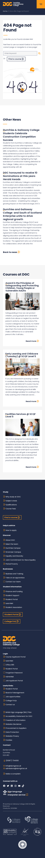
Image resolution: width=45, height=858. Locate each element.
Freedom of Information (15, 720)
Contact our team (13, 581)
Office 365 (10, 665)
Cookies (9, 740)
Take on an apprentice (15, 577)
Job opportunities (13, 696)
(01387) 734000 (12, 760)
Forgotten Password (14, 673)
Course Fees (11, 508)
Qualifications (11, 505)
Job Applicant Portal (14, 680)
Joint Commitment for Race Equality (21, 560)
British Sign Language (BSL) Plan (19, 712)
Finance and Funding (14, 591)
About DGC (10, 540)
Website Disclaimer (14, 724)
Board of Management (15, 692)
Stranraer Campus (13, 552)
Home (5, 11)
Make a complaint (13, 774)
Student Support (12, 595)
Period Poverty (12, 564)
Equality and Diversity (14, 556)
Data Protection (12, 732)
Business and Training (14, 574)
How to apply (11, 530)
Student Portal (12, 599)
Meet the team (12, 544)
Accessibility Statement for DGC (19, 716)
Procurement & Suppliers (16, 728)
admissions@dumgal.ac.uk (16, 768)
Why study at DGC (13, 497)
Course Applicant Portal (15, 657)
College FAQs (11, 700)
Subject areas (11, 501)
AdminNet (10, 676)
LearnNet (9, 603)
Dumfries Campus (13, 548)
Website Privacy (12, 736)
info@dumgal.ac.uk (13, 766)
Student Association (14, 607)
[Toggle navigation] (41, 4)
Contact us (10, 704)
